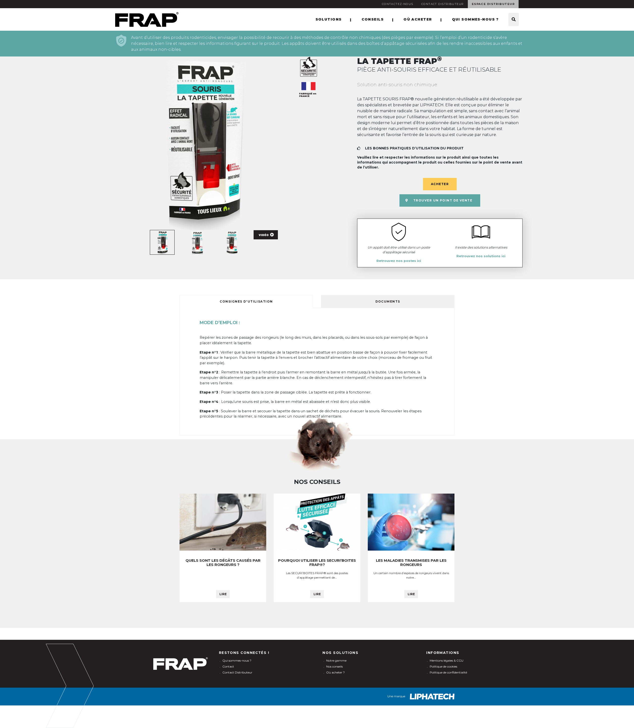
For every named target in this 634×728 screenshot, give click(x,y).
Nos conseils (334, 666)
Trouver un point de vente (442, 200)
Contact (228, 666)
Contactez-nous (397, 4)
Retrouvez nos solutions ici (480, 256)
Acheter (440, 184)
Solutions (329, 19)
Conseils (373, 19)
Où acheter (417, 19)
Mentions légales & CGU (446, 660)
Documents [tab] (387, 301)
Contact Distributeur (442, 4)
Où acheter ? (335, 672)
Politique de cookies (443, 666)
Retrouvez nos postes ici (398, 261)
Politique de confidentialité (448, 672)
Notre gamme (336, 660)
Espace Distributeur (493, 4)
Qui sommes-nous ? (475, 19)
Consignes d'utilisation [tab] (246, 301)
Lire (223, 594)
